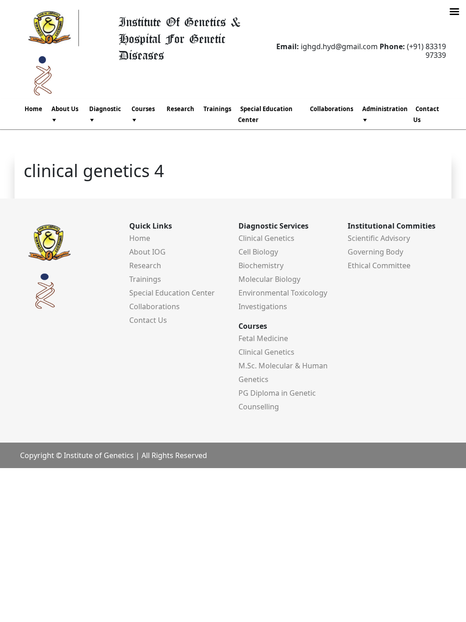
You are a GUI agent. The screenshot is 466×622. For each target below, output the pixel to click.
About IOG (147, 252)
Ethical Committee (379, 265)
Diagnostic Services (273, 226)
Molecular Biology (269, 279)
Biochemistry (261, 265)
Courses (252, 326)
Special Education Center (265, 114)
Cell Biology (258, 252)
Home (33, 109)
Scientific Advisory (379, 238)
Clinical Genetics (266, 238)
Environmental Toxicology (282, 293)
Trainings (217, 109)
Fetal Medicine (263, 338)
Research (180, 109)
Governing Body (375, 252)
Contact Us (426, 114)
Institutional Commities (392, 226)
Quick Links (150, 226)
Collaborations (331, 109)
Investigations (262, 306)
